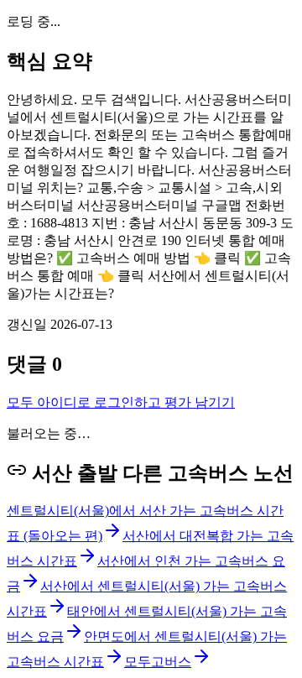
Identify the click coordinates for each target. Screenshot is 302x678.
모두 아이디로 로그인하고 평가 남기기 (121, 402)
